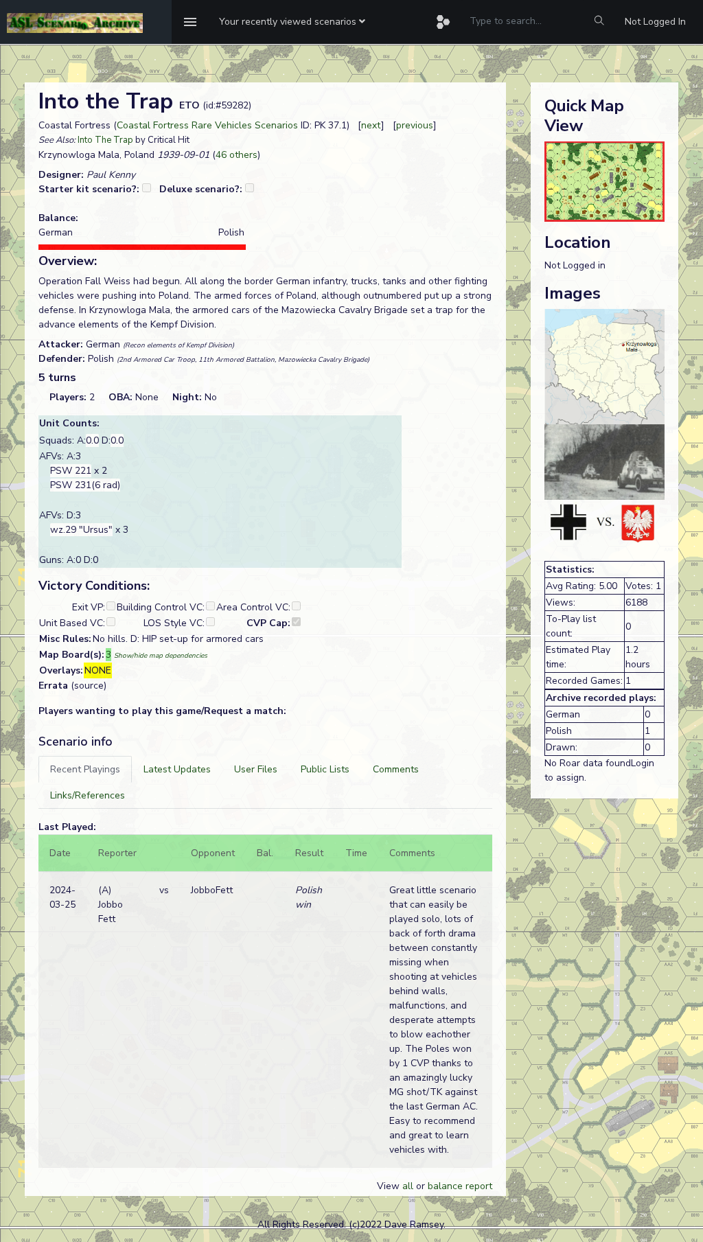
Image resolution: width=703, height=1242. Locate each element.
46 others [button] (236, 154)
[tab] (85, 769)
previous (414, 125)
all (407, 1186)
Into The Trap (105, 140)
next (371, 125)
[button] (292, 22)
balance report (460, 1186)
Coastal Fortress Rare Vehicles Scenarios (207, 125)
